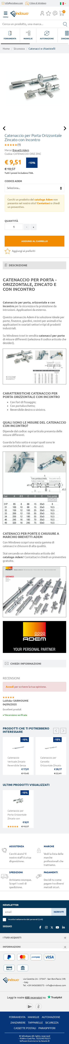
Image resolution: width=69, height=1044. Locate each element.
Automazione (51, 1017)
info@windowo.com (14, 3)
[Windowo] (16, 13)
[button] (42, 13)
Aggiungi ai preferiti (23, 250)
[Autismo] (38, 1006)
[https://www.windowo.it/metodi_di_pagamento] (34, 962)
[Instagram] (46, 927)
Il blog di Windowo (37, 3)
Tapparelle (35, 1022)
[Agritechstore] (29, 1006)
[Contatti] (55, 14)
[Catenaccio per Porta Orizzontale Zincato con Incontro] (34, 87)
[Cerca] (65, 24)
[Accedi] (42, 14)
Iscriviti (59, 912)
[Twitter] (52, 927)
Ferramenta (17, 1017)
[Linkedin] (63, 927)
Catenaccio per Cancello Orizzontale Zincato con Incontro (50, 763)
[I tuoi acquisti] (65, 938)
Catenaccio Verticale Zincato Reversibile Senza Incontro (17, 763)
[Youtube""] (57, 927)
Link (40, 919)
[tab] (34, 265)
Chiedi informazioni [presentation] (25, 663)
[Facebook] (40, 927)
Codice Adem (13, 181)
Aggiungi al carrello (34, 241)
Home (6, 48)
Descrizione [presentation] (17, 265)
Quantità (11, 220)
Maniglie (33, 1017)
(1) (19, 144)
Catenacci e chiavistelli (42, 48)
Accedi (10, 686)
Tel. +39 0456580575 (33, 985)
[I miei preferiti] (48, 14)
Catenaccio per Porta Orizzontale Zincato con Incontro (17, 816)
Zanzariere (18, 1022)
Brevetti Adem (21, 150)
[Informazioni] (65, 947)
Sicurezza (19, 48)
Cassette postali (25, 1028)
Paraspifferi (46, 1028)
